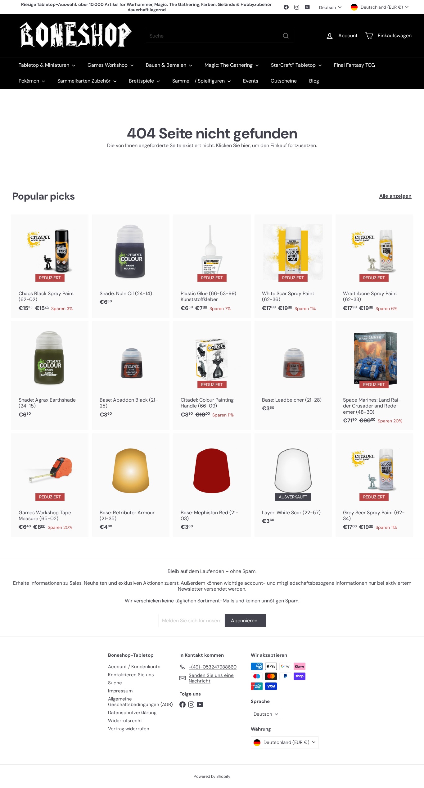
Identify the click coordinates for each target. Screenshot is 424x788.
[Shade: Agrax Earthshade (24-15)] (49, 372)
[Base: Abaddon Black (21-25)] (130, 372)
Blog (314, 81)
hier (245, 145)
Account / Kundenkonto (134, 667)
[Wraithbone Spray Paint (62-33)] (374, 266)
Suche (115, 683)
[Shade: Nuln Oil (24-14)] (130, 263)
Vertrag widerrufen (128, 729)
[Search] (285, 36)
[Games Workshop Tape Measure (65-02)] (49, 485)
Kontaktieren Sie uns (131, 675)
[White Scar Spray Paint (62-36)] (293, 266)
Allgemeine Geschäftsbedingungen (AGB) (140, 702)
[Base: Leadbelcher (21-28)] (293, 369)
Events (250, 81)
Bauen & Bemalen (166, 65)
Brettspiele (142, 81)
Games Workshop (108, 65)
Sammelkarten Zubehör (84, 81)
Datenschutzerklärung (132, 712)
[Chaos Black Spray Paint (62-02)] (49, 266)
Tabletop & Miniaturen (44, 65)
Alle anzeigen (395, 196)
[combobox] (219, 36)
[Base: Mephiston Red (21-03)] (211, 485)
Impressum (120, 691)
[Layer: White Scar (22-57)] (293, 482)
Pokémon (29, 81)
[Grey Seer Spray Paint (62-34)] (374, 485)
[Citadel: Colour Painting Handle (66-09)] (211, 372)
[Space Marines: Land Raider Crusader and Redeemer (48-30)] (374, 375)
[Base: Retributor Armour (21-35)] (130, 485)
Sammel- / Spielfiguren (199, 81)
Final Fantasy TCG (354, 65)
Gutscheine (284, 81)
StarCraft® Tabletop (294, 65)
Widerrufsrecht (125, 721)
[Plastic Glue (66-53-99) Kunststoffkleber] (211, 266)
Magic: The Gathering (229, 65)
